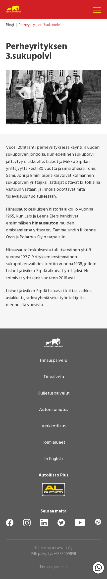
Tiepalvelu (53, 377)
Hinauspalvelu (53, 360)
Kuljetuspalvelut (54, 393)
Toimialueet (53, 442)
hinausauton (45, 223)
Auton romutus (53, 409)
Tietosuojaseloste (54, 567)
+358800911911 (65, 554)
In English (53, 459)
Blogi (10, 25)
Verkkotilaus (54, 426)
